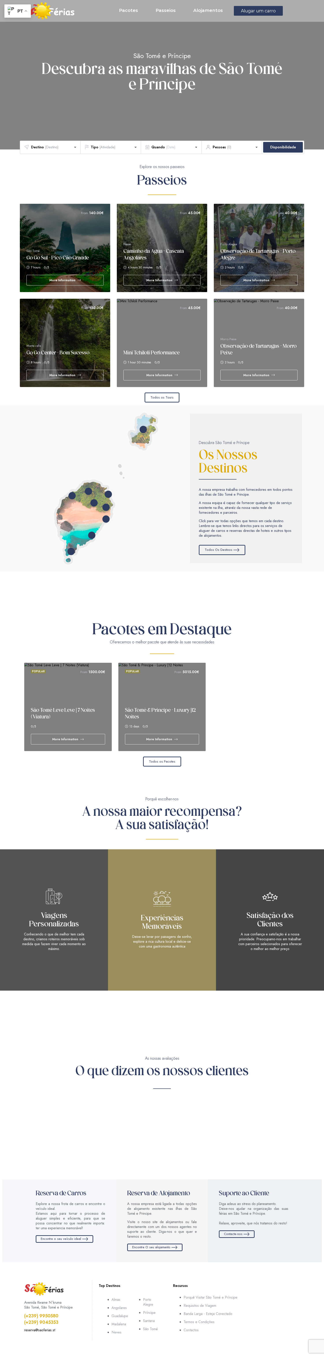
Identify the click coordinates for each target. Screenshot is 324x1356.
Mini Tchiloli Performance (151, 353)
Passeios (166, 10)
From (84, 213)
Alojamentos (208, 10)
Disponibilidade (283, 147)
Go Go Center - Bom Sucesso (57, 353)
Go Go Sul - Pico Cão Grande (57, 258)
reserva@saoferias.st (39, 1330)
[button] (5, 74)
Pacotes (128, 10)
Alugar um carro (258, 10)
